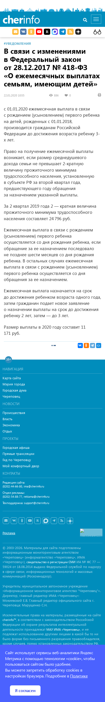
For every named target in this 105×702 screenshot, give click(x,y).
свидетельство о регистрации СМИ (51, 562)
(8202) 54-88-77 (12, 496)
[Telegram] (92, 345)
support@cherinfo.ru (36, 503)
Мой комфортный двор (21, 466)
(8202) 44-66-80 (12, 486)
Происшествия (14, 412)
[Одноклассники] (86, 345)
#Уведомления (17, 43)
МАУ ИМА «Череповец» (63, 629)
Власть (7, 419)
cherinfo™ (9, 620)
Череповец (11, 396)
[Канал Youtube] (39, 32)
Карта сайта (12, 378)
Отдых (7, 431)
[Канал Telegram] (54, 520)
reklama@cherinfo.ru (36, 496)
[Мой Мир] (98, 345)
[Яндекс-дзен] (70, 521)
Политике (79, 675)
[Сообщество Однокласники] (31, 32)
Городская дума (15, 390)
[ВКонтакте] (80, 345)
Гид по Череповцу (17, 460)
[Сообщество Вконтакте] (14, 520)
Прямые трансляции (18, 453)
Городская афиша (16, 447)
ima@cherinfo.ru (34, 486)
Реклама (9, 533)
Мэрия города (14, 384)
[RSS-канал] (62, 520)
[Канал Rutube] (47, 32)
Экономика (11, 425)
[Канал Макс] (55, 32)
